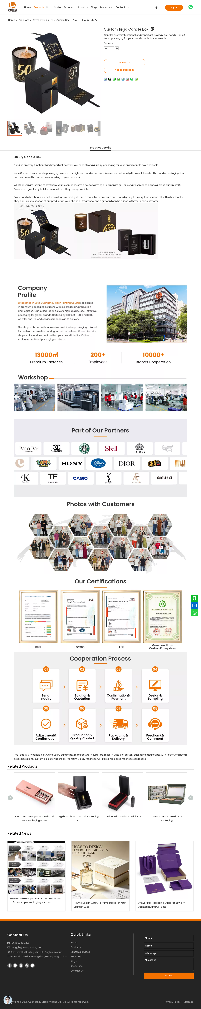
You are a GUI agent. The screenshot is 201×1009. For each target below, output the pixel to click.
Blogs (73, 961)
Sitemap (189, 1002)
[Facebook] (9, 965)
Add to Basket (123, 70)
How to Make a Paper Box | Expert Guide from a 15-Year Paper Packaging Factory (36, 900)
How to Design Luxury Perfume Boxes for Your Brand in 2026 (100, 905)
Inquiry (174, 7)
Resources (76, 966)
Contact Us (77, 970)
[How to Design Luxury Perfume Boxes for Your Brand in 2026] (100, 870)
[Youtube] (21, 965)
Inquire (123, 62)
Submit (169, 975)
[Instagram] (15, 965)
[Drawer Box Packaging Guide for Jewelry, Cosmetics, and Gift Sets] (164, 870)
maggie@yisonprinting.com (27, 947)
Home (73, 942)
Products (75, 947)
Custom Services (80, 952)
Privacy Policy (172, 1002)
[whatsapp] (190, 6)
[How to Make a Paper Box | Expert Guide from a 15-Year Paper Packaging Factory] (36, 867)
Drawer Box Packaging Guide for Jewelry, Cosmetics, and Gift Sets (161, 905)
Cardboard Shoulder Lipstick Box (78, 816)
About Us (75, 956)
